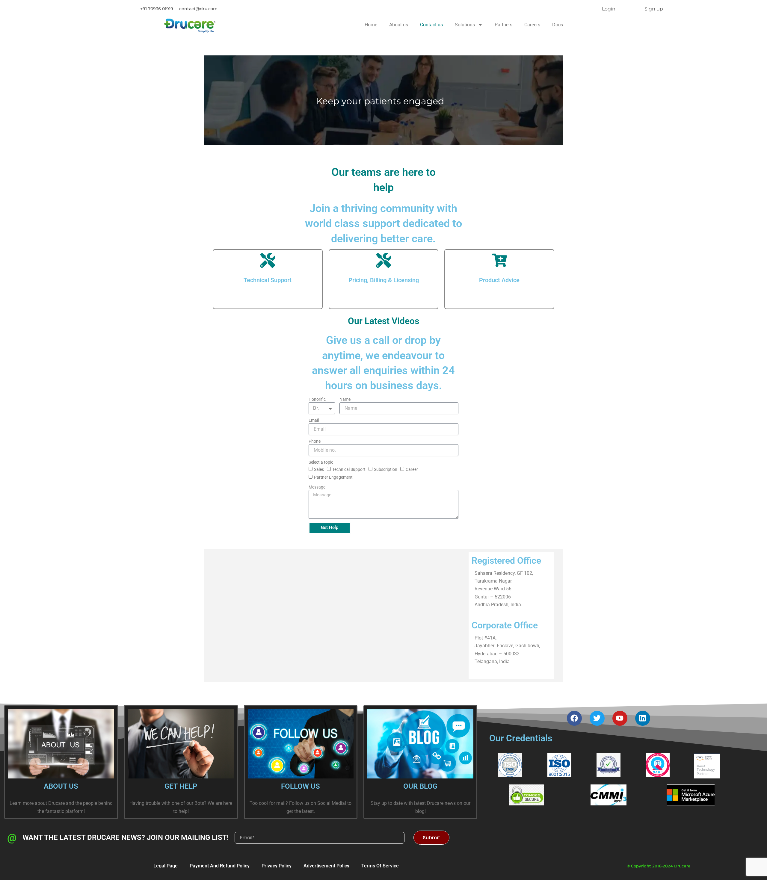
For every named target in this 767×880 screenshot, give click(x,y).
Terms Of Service (380, 866)
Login (608, 9)
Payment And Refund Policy (220, 866)
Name (345, 399)
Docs (557, 25)
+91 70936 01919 (156, 8)
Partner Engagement (333, 477)
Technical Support (349, 469)
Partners (503, 25)
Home (371, 25)
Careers (532, 25)
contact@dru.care (198, 8)
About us (398, 25)
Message (317, 487)
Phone (315, 441)
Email (314, 420)
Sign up (653, 9)
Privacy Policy (277, 866)
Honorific (317, 399)
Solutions (465, 25)
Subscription (385, 469)
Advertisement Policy (326, 866)
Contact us (431, 25)
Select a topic (321, 462)
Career (412, 469)
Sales (319, 469)
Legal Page (165, 866)
